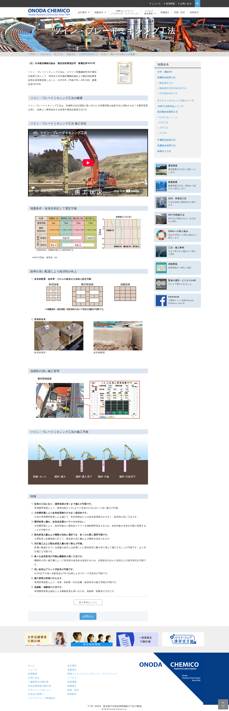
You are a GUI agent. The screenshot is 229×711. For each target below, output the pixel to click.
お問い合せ (186, 3)
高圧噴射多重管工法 (167, 111)
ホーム (31, 665)
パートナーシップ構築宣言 (41, 698)
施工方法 (58, 54)
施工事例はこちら (88, 602)
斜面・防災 (179, 12)
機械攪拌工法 (166, 83)
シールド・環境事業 (149, 12)
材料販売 (194, 12)
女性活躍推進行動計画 (39, 685)
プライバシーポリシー (39, 690)
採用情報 (170, 3)
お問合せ (88, 616)
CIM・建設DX (164, 71)
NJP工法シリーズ (168, 117)
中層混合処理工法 (88, 54)
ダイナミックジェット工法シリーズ (175, 100)
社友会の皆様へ (36, 694)
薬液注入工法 (164, 151)
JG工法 (163, 132)
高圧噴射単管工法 (168, 93)
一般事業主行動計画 (38, 681)
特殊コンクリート (125, 12)
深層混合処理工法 (166, 77)
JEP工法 (163, 127)
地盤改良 (98, 12)
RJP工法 (163, 122)
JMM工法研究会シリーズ (170, 106)
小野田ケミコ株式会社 (39, 54)
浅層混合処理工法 (166, 145)
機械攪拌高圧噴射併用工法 (173, 88)
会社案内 (82, 12)
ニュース (156, 3)
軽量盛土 (165, 12)
